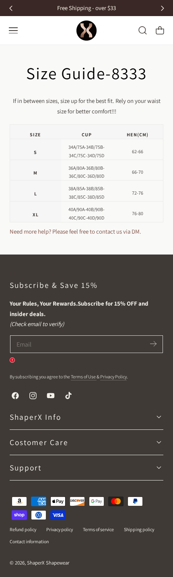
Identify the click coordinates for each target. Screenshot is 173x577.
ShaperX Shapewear (48, 562)
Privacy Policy (113, 377)
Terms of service (98, 529)
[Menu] (13, 30)
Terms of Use (84, 377)
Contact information (29, 541)
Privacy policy (59, 529)
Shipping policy (139, 529)
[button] (142, 30)
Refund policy (23, 529)
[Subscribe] (153, 343)
